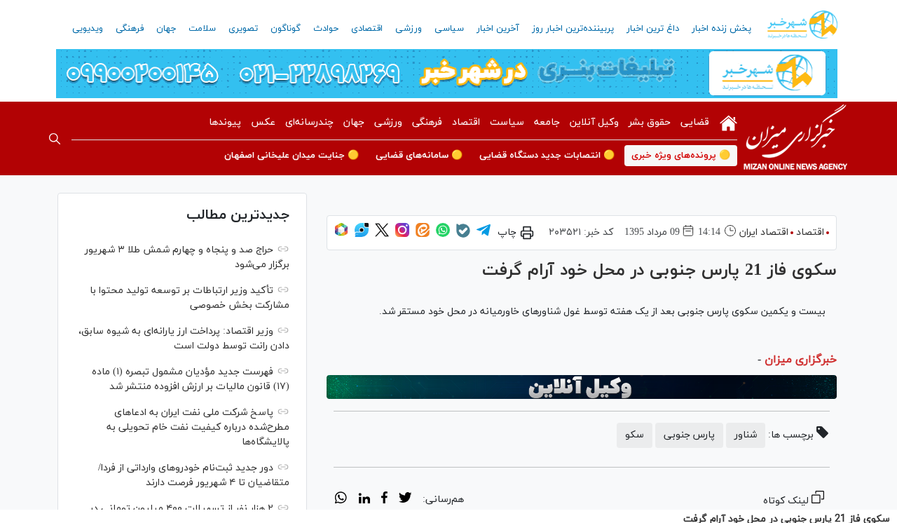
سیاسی (449, 28)
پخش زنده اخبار (721, 28)
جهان (166, 28)
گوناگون (286, 28)
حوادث (325, 28)
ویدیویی (87, 28)
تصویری (243, 28)
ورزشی (408, 28)
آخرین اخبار (498, 28)
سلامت (202, 28)
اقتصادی (367, 28)
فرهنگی (130, 28)
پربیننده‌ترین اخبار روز (573, 28)
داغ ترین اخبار (652, 28)
